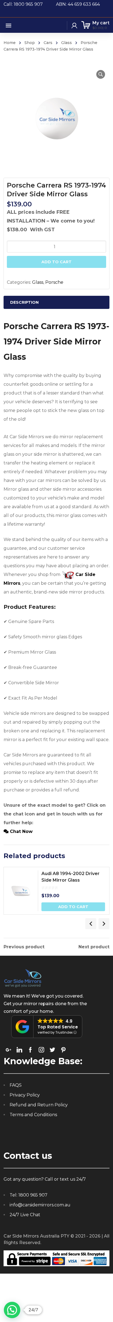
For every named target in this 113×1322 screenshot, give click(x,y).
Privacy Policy (25, 1095)
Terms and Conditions (33, 1114)
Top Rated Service (58, 1027)
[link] (8, 1050)
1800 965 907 (32, 1195)
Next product (93, 947)
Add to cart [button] (73, 906)
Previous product (24, 947)
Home (10, 42)
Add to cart (56, 261)
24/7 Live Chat (25, 1214)
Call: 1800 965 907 (30, 4)
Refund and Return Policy (39, 1104)
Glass (66, 42)
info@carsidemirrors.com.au (40, 1204)
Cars (48, 42)
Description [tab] (24, 302)
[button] (100, 74)
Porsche (54, 282)
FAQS (16, 1085)
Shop (29, 42)
